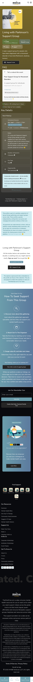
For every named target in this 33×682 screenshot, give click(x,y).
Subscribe (16, 399)
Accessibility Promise (7, 564)
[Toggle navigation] (3, 3)
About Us (4, 553)
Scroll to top (16, 667)
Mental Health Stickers (7, 522)
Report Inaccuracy (17, 190)
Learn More (13, 466)
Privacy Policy (22, 664)
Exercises (4, 508)
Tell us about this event (15, 72)
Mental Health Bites (6, 511)
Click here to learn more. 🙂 (15, 234)
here (21, 659)
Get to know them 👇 (9, 99)
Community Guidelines (7, 561)
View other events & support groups (16, 367)
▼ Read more (7, 89)
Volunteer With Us (6, 534)
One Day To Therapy (7, 514)
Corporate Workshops (7, 540)
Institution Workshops (7, 543)
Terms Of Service (11, 664)
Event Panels (5, 546)
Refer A (6, 532)
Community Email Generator (9, 516)
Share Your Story (5, 529)
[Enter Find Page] (28, 3)
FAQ (4, 67)
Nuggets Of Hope (6, 519)
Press (2, 558)
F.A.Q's (3, 556)
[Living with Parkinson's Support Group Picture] (16, 19)
